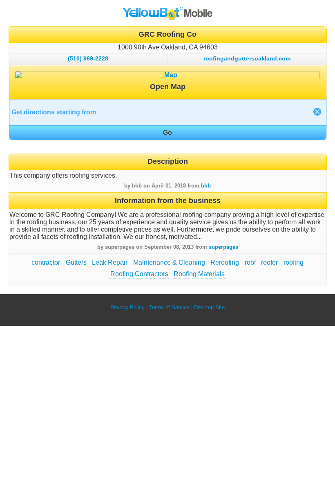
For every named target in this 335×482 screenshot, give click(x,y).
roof (250, 262)
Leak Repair (109, 262)
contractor (45, 262)
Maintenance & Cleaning (169, 262)
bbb (206, 186)
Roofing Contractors (139, 273)
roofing (294, 262)
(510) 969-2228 (88, 58)
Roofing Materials (199, 273)
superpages (223, 247)
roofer (269, 262)
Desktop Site (209, 307)
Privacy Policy (127, 307)
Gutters (76, 262)
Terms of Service (169, 307)
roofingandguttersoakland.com (246, 58)
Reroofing (224, 262)
